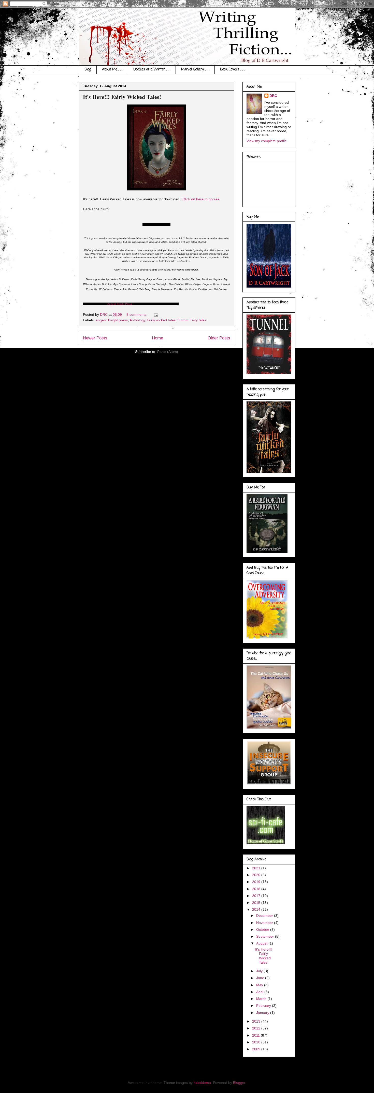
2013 (256, 1021)
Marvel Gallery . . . (195, 69)
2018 (256, 889)
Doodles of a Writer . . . (151, 69)
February (264, 1006)
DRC (273, 96)
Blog (87, 69)
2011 (256, 1035)
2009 (256, 1049)
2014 (256, 909)
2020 (256, 875)
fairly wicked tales (161, 320)
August (262, 943)
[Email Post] (155, 314)
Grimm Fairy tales (192, 320)
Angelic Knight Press (119, 304)
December (265, 916)
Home (157, 338)
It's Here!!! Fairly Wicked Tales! (122, 97)
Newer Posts (95, 338)
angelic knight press (112, 320)
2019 (256, 882)
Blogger (239, 1083)
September (265, 936)
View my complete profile (267, 141)
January (263, 1013)
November (265, 923)
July (260, 971)
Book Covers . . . (232, 69)
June (260, 978)
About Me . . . (112, 69)
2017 (256, 896)
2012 (256, 1028)
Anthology (137, 320)
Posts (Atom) (167, 352)
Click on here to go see (201, 199)
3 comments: (137, 314)
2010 (256, 1042)
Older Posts (219, 338)
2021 (256, 868)
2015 (256, 903)
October (263, 929)
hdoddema (202, 1083)
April (260, 992)
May (260, 985)
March (261, 999)
